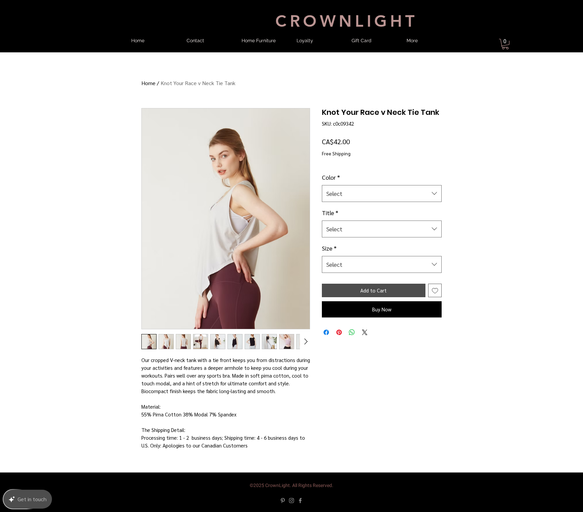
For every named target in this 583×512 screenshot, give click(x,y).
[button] (505, 44)
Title (330, 212)
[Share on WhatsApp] (352, 332)
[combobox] (382, 193)
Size (329, 248)
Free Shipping (336, 153)
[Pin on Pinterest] (339, 332)
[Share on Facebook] (326, 332)
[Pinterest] (282, 500)
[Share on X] (365, 332)
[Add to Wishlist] (435, 291)
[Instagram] (291, 500)
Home (148, 82)
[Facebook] (300, 500)
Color (331, 177)
